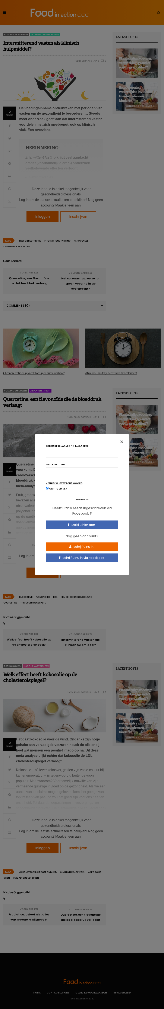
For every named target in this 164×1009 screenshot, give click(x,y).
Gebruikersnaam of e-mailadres (67, 446)
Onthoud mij (57, 488)
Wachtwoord (55, 464)
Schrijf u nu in (83, 547)
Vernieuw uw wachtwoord (64, 483)
